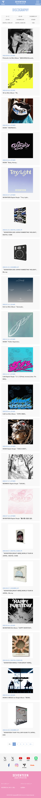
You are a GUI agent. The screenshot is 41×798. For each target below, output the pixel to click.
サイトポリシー (5, 783)
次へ (31, 744)
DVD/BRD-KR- (20, 19)
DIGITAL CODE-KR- (20, 23)
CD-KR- (8, 19)
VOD (33, 23)
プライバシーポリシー (26, 783)
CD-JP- (20, 16)
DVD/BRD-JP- (33, 16)
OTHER (33, 19)
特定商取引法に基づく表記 (8, 787)
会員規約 (22, 787)
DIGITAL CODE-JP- (8, 23)
